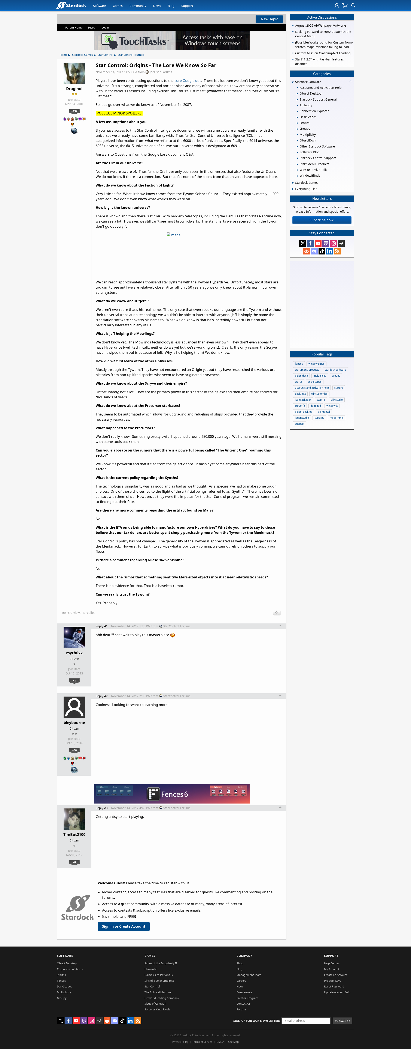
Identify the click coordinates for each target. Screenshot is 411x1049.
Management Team (249, 975)
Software (99, 6)
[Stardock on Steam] (341, 243)
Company (244, 956)
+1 (74, 680)
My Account (331, 969)
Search (92, 27)
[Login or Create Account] (337, 5)
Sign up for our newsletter (256, 1021)
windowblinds (316, 364)
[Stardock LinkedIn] (330, 251)
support (299, 424)
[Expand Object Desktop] (297, 94)
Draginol (74, 88)
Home (63, 55)
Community (138, 6)
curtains (319, 418)
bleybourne (74, 722)
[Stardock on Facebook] (310, 243)
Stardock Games (82, 55)
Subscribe (342, 1021)
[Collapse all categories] (350, 81)
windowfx (332, 406)
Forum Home (73, 27)
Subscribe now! (322, 220)
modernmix (336, 418)
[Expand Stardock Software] (293, 82)
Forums (241, 1009)
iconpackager (303, 400)
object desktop (303, 412)
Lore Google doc (187, 80)
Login (105, 27)
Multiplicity (64, 992)
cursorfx (300, 406)
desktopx (300, 394)
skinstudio (337, 400)
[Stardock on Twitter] (303, 243)
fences (299, 364)
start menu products (307, 370)
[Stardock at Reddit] (306, 251)
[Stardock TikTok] (322, 251)
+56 (74, 750)
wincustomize (319, 394)
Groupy (62, 998)
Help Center (331, 963)
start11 (321, 400)
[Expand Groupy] (297, 129)
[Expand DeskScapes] (297, 117)
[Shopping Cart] (345, 5)
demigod (315, 406)
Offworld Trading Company (161, 998)
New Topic (269, 19)
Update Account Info (337, 992)
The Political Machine (157, 992)
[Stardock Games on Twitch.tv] (326, 243)
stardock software (335, 370)
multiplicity (319, 376)
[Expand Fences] (297, 123)
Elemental (150, 969)
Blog (171, 6)
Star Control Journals (131, 55)
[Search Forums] (353, 5)
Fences (61, 981)
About (240, 963)
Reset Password (334, 986)
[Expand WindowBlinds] (297, 176)
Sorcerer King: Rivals (157, 1009)
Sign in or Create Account (123, 926)
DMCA (220, 1042)
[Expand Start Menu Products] (297, 164)
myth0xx (74, 652)
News (157, 6)
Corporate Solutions (70, 969)
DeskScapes (64, 986)
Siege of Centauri (155, 1003)
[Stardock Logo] (71, 5)
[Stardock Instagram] (333, 243)
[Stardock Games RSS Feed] (337, 251)
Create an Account (335, 975)
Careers (241, 981)
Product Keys (332, 981)
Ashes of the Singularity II (160, 963)
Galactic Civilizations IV (158, 975)
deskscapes (315, 382)
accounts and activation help (312, 388)
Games (118, 6)
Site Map (233, 1042)
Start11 (61, 975)
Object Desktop (67, 963)
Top (280, 626)
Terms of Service (202, 1042)
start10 (338, 388)
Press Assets (244, 992)
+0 (74, 862)
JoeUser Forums (161, 72)
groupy (336, 376)
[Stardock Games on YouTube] (318, 243)
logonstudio (302, 418)
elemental (324, 412)
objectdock (301, 376)
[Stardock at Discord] (314, 251)
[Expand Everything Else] (293, 189)
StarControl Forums (177, 626)
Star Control (105, 55)
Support (187, 6)
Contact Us (243, 1003)
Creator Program (247, 998)
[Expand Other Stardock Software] (297, 147)
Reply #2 (102, 696)
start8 (298, 382)
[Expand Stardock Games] (293, 183)
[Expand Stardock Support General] (297, 100)
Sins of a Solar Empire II (159, 981)
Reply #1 (102, 626)
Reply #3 (102, 808)
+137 (74, 111)
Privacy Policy (180, 1042)
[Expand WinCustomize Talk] (297, 170)
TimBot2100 (74, 834)
